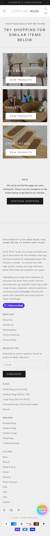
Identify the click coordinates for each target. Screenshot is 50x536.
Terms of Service (11, 334)
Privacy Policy (9, 339)
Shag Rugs (8, 438)
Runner (6, 409)
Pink (5, 486)
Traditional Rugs (11, 443)
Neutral (6, 477)
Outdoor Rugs (10, 433)
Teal (5, 497)
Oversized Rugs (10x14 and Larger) (20, 404)
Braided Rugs (9, 423)
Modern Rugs (9, 428)
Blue (5, 457)
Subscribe (14, 374)
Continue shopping (25, 201)
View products (21, 80)
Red (5, 492)
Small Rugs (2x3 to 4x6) (15, 389)
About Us (7, 319)
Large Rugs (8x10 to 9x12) (16, 399)
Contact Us (8, 324)
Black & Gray (9, 467)
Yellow (6, 502)
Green (6, 472)
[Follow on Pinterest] (18, 510)
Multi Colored (10, 482)
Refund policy (9, 329)
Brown (6, 462)
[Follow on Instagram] (11, 510)
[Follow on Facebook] (4, 510)
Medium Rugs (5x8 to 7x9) (16, 394)
